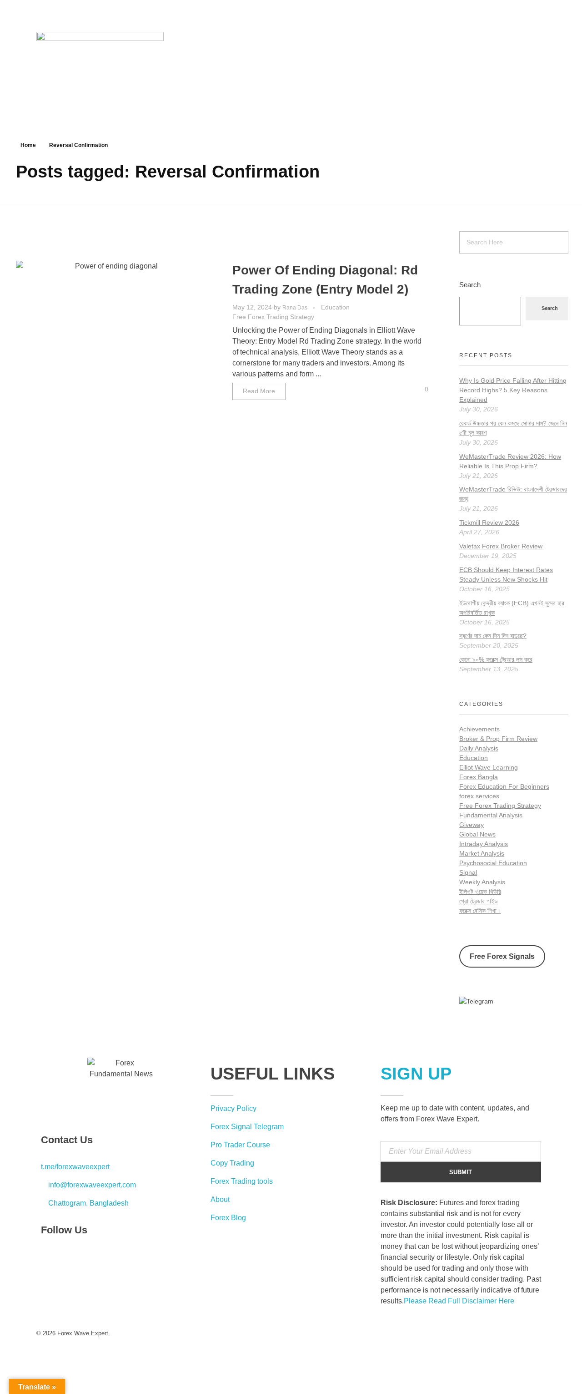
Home (28, 145)
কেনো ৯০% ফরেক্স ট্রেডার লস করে (495, 659)
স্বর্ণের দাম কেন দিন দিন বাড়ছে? (493, 635)
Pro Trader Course (240, 1145)
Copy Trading (232, 1163)
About (220, 1199)
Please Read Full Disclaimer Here (459, 1301)
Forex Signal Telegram (247, 1126)
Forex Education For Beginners (504, 786)
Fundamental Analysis (490, 815)
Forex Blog (228, 1218)
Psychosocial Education (493, 863)
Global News (477, 834)
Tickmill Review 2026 (489, 522)
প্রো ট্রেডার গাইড (478, 901)
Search (470, 285)
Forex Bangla (478, 777)
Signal (468, 872)
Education (335, 307)
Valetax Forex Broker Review (500, 546)
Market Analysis (481, 853)
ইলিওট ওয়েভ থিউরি (480, 891)
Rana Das (295, 307)
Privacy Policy (233, 1108)
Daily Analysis (478, 748)
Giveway (471, 824)
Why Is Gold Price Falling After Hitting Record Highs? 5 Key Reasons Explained (513, 390)
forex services (479, 796)
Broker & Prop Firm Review (498, 738)
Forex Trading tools (242, 1181)
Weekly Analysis (482, 882)
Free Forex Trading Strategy (273, 316)
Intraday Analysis (483, 843)
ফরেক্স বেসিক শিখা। (480, 910)
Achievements (479, 729)
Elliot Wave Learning (488, 767)
